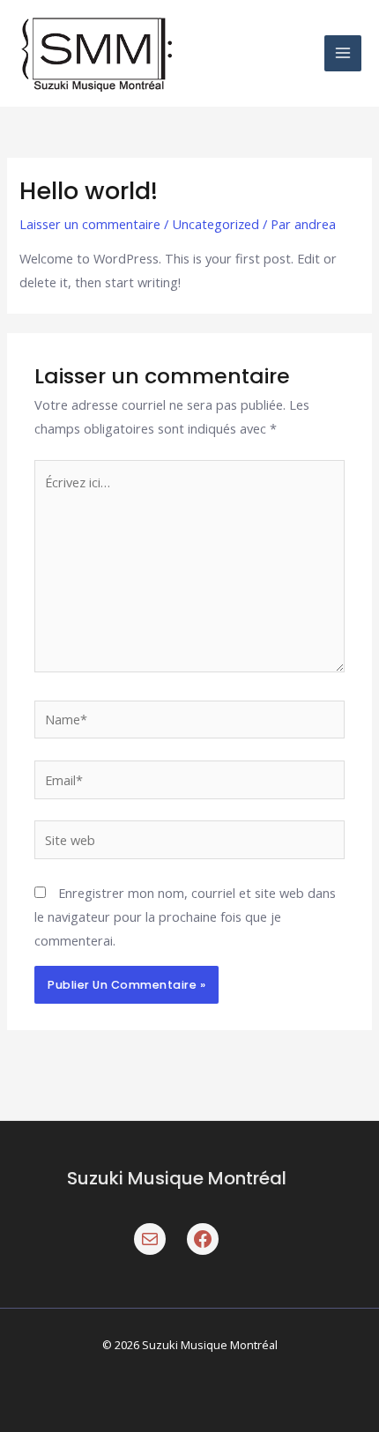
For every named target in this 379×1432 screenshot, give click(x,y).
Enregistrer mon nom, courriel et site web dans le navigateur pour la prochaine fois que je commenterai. (185, 916)
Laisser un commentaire (89, 224)
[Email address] (150, 1239)
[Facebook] (203, 1239)
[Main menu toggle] (342, 53)
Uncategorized (215, 224)
